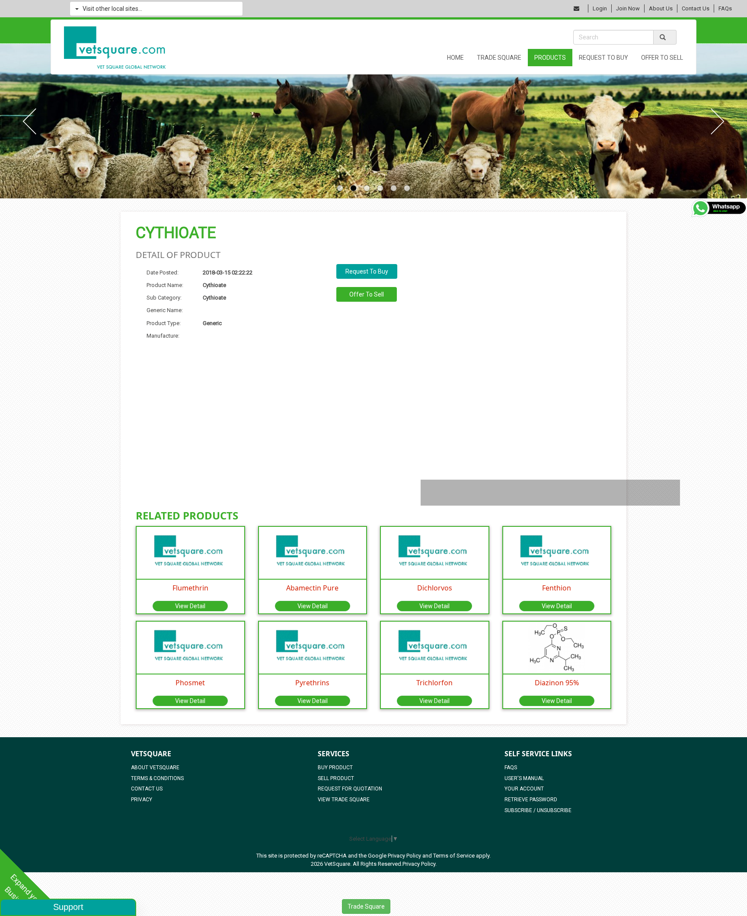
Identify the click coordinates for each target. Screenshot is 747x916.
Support (68, 907)
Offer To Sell (662, 57)
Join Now (628, 8)
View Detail (190, 606)
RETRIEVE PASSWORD (530, 800)
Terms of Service (454, 855)
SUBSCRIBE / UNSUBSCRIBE (537, 810)
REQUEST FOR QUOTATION (350, 789)
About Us (661, 8)
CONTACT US (147, 789)
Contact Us (695, 8)
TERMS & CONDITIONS (157, 778)
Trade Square (499, 57)
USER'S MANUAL (524, 778)
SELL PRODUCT (336, 778)
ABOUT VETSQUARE (155, 767)
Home (455, 57)
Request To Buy (603, 57)
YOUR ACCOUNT (524, 789)
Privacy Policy (404, 855)
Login (600, 8)
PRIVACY (141, 800)
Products (550, 57)
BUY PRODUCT (335, 767)
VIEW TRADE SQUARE (344, 800)
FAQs (725, 8)
